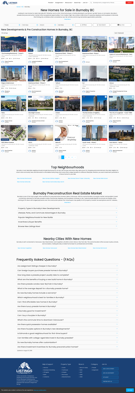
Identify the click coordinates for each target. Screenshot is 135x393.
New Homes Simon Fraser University (79, 178)
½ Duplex (64, 372)
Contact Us (46, 377)
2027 (81, 372)
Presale (94, 367)
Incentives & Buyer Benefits (30, 222)
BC (22, 7)
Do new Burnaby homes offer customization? (37, 342)
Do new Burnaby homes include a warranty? (37, 293)
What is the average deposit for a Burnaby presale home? (43, 288)
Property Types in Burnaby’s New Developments (39, 208)
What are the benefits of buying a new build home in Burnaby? (45, 279)
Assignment (95, 370)
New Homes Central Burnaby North (53, 182)
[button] (51, 2)
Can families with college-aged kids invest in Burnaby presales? (45, 338)
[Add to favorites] (25, 37)
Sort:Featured (119, 33)
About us (46, 367)
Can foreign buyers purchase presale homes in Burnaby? (43, 270)
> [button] (75, 157)
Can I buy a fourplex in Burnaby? (32, 315)
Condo (64, 367)
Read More (67, 19)
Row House (65, 374)
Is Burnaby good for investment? (32, 311)
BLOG (45, 374)
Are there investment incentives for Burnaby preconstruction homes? (48, 347)
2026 (81, 370)
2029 (81, 377)
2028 (81, 374)
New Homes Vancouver (50, 248)
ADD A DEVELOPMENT (108, 369)
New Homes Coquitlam (25, 248)
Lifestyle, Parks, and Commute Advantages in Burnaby (41, 213)
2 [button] (65, 157)
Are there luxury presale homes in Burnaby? (37, 306)
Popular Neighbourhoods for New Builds (35, 217)
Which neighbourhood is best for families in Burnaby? (41, 297)
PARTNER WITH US (107, 381)
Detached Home (66, 377)
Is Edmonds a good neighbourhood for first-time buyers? (42, 333)
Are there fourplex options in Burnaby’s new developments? (44, 329)
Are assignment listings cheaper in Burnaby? (37, 266)
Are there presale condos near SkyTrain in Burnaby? (40, 284)
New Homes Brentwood (24, 178)
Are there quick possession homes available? (37, 324)
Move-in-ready (84, 367)
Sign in (129, 2)
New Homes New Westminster (77, 248)
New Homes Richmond (100, 248)
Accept (130, 390)
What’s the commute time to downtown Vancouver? (41, 320)
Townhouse (65, 370)
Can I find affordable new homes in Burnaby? (37, 302)
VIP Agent (105, 377)
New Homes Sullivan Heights (51, 178)
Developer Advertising (49, 370)
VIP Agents (46, 372)
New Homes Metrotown (100, 178)
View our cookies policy (40, 390)
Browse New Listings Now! (29, 226)
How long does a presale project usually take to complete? (43, 275)
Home (18, 7)
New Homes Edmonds (23, 182)
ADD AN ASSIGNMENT (108, 373)
